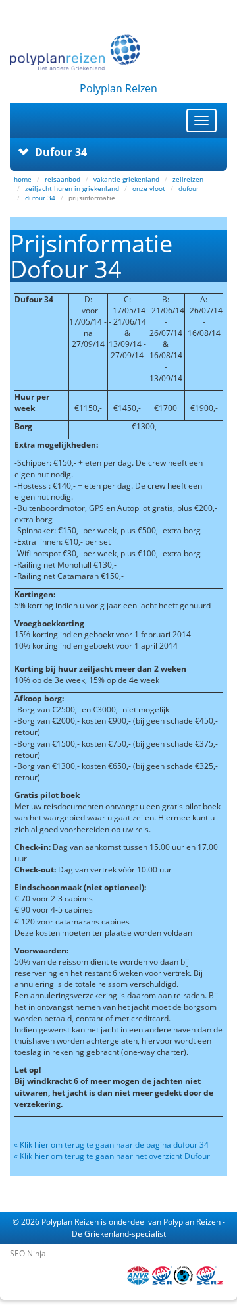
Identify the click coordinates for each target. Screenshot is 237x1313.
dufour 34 (40, 197)
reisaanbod (62, 179)
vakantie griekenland (126, 179)
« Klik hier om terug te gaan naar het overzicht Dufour (112, 1156)
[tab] (118, 152)
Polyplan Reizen (70, 1221)
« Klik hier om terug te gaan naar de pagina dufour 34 (112, 1144)
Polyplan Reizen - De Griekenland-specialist (148, 1227)
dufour (188, 188)
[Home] (118, 52)
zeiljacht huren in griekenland (72, 188)
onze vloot (148, 188)
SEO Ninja (28, 1253)
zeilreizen (187, 179)
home (23, 179)
